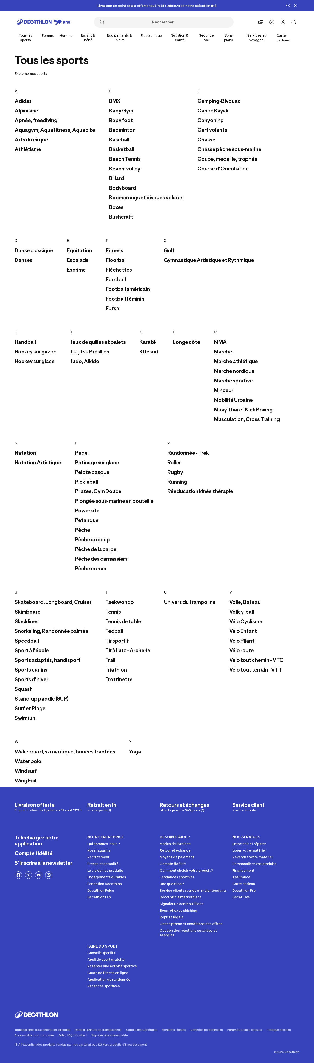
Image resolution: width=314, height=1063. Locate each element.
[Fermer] (295, 5)
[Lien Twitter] (28, 875)
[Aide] (271, 22)
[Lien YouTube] (38, 875)
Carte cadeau (283, 38)
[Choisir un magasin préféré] (260, 22)
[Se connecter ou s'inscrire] (282, 22)
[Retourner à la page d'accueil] (43, 22)
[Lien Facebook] (18, 875)
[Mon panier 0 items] (293, 22)
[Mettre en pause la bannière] (288, 5)
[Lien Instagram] (48, 875)
